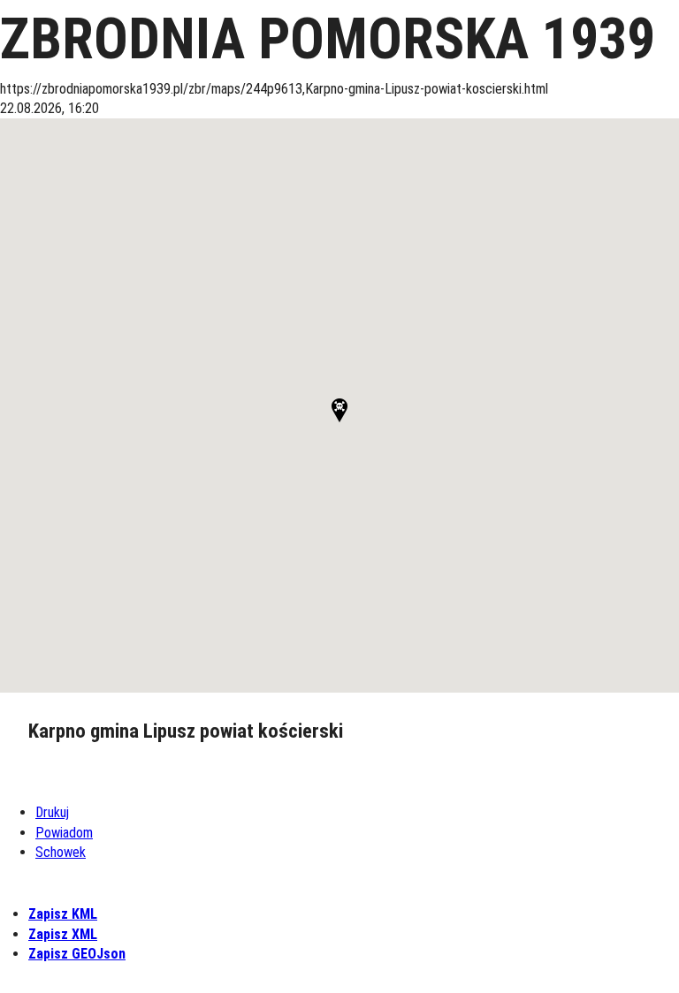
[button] (339, 410)
